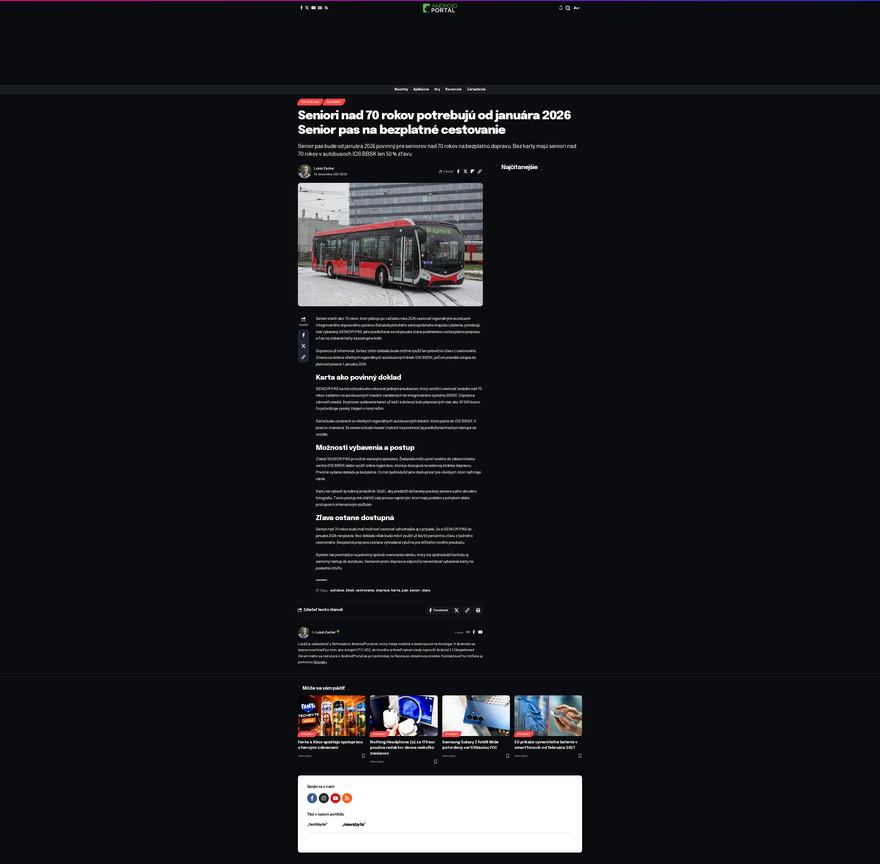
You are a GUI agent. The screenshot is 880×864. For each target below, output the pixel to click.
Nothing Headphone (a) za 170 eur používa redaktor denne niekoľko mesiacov (402, 747)
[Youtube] (335, 798)
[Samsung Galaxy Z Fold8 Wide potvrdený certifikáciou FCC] (476, 715)
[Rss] (326, 8)
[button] (568, 8)
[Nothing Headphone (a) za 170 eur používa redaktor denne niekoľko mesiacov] (404, 715)
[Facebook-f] (312, 798)
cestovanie (365, 590)
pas (405, 590)
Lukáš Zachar (324, 168)
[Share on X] (465, 171)
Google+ (320, 662)
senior (415, 590)
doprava (383, 590)
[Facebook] (301, 8)
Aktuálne (310, 102)
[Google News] (320, 8)
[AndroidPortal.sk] (440, 8)
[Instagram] (324, 798)
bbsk (350, 590)
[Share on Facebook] (458, 171)
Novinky (334, 102)
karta (395, 590)
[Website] (467, 632)
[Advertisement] (440, 50)
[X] (307, 8)
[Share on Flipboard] (472, 171)
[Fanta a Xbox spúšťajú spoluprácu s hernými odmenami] (332, 715)
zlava (426, 590)
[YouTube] (313, 8)
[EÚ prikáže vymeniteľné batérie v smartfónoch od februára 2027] (548, 715)
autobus (337, 590)
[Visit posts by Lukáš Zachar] (305, 171)
